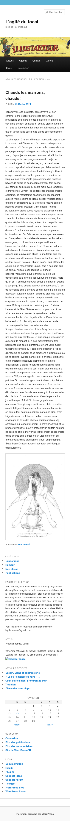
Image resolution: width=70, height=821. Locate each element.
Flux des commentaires (18, 746)
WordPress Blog (14, 787)
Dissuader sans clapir (17, 688)
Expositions (12, 561)
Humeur (10, 565)
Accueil (10, 60)
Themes (10, 783)
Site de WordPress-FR (18, 750)
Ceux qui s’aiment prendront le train (26, 680)
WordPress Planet (15, 791)
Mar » (50, 724)
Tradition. (10, 684)
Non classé (24, 544)
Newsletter (23, 68)
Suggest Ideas (13, 775)
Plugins (9, 772)
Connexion (11, 738)
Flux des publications (17, 742)
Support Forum (14, 779)
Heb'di (9, 768)
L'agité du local (21, 21)
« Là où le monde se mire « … (22, 676)
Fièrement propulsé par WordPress (35, 814)
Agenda (23, 60)
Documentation (14, 763)
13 (17, 713)
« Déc (16, 724)
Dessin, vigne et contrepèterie (22, 672)
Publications (12, 573)
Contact (36, 60)
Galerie (49, 60)
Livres (9, 68)
